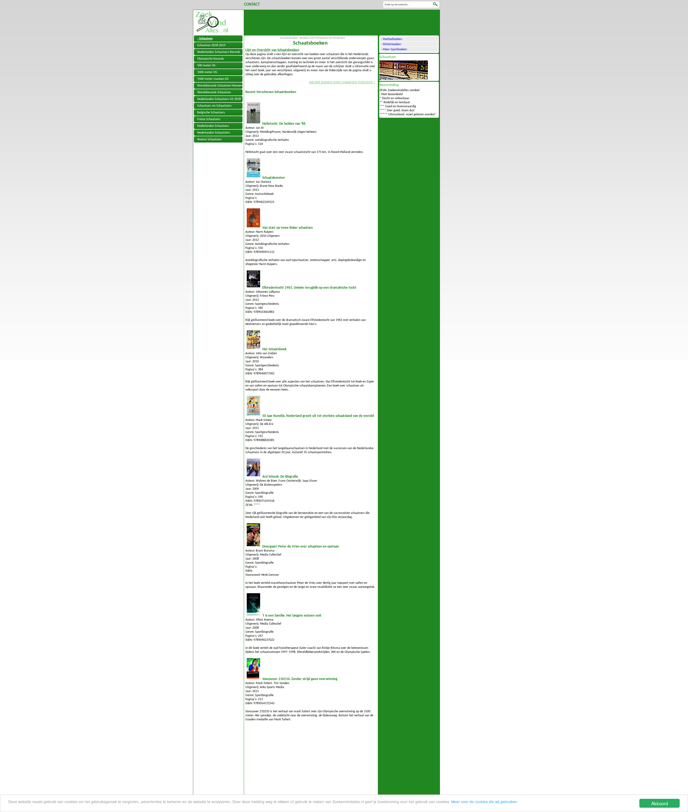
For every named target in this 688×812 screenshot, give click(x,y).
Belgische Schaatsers (211, 112)
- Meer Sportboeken (394, 49)
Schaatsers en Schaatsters (214, 106)
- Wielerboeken (391, 44)
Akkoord (659, 803)
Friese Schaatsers (208, 119)
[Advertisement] (342, 22)
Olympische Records (210, 58)
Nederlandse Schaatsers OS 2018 (219, 99)
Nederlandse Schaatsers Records (218, 52)
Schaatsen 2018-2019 (211, 45)
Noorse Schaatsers (209, 139)
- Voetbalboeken (391, 39)
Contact (252, 5)
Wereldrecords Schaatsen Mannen (219, 85)
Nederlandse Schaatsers (213, 126)
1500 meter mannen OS (213, 79)
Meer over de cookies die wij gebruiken (484, 801)
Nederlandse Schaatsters (213, 132)
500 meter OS (206, 65)
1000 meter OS (207, 72)
